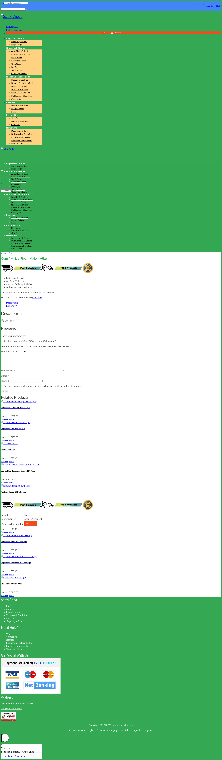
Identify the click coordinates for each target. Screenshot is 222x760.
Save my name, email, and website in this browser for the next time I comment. (43, 386)
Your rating (7, 351)
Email (4, 381)
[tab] (113, 302)
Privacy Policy (13, 612)
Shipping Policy (14, 621)
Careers (10, 618)
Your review (8, 370)
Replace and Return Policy (19, 643)
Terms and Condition (17, 615)
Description (12, 302)
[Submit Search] (26, 9)
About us (10, 609)
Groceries (37, 297)
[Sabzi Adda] (111, 16)
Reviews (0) (11, 306)
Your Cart (213, 6)
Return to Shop (26, 751)
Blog (8, 606)
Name (5, 375)
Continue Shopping (15, 756)
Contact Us (11, 636)
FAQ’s (9, 633)
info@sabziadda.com (11, 708)
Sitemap (10, 640)
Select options (7, 419)
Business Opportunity (17, 646)
